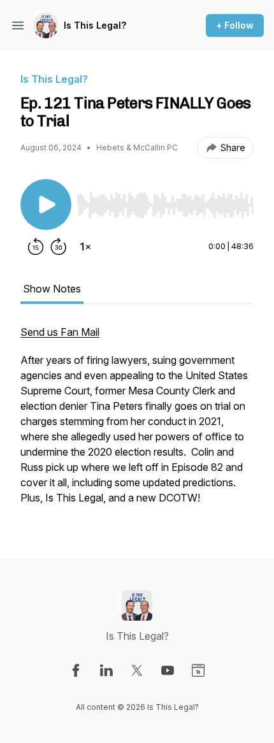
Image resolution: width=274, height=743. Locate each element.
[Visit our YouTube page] (167, 670)
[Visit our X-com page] (137, 670)
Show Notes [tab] (52, 288)
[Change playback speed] (85, 247)
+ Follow (235, 25)
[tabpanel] (137, 421)
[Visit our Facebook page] (75, 670)
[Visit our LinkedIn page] (106, 670)
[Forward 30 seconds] (59, 247)
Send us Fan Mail (59, 332)
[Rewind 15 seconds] (36, 247)
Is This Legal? (95, 25)
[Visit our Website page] (198, 670)
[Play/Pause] (45, 204)
